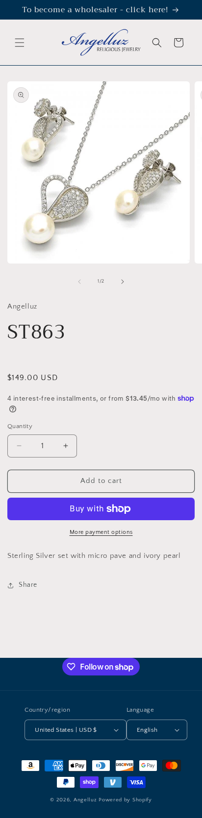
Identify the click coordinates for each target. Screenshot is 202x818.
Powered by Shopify (125, 800)
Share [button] (28, 585)
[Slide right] (122, 281)
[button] (19, 42)
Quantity (19, 426)
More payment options (101, 532)
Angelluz (86, 800)
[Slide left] (79, 281)
